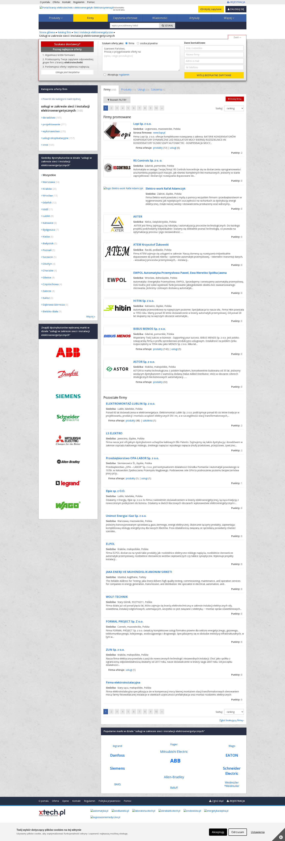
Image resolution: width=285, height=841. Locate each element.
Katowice (48, 222)
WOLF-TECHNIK (117, 597)
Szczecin (48, 257)
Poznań (47, 250)
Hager (174, 744)
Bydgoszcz (49, 229)
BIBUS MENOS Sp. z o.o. (149, 329)
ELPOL (110, 544)
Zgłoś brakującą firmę (231, 720)
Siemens (117, 768)
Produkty (55, 18)
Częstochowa (51, 284)
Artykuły (194, 18)
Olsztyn (47, 263)
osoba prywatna (149, 43)
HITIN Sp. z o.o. (143, 301)
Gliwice (47, 277)
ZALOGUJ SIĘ (236, 9)
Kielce (46, 236)
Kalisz (46, 297)
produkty (158, 147)
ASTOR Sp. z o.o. (144, 362)
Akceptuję (118, 74)
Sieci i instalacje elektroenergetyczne (93, 32)
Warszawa (49, 182)
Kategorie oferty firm (54, 89)
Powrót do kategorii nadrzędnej (62, 99)
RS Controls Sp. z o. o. (147, 160)
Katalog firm (64, 32)
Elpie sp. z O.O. (115, 491)
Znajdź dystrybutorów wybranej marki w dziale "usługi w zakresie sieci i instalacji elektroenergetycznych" (65, 331)
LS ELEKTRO (114, 433)
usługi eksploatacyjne (55, 138)
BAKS (117, 784)
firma (131, 43)
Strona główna (47, 32)
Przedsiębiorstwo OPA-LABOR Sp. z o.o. (132, 458)
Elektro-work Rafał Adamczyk (165, 188)
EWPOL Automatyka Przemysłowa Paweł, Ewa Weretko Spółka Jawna (180, 273)
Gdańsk (47, 202)
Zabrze (47, 291)
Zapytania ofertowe (125, 18)
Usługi (143, 89)
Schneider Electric (232, 771)
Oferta (55, 800)
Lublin (46, 216)
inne (45, 144)
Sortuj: (219, 108)
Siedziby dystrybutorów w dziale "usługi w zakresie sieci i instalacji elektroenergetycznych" (66, 161)
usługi (173, 147)
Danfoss (117, 755)
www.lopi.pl (159, 132)
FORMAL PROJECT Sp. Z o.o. (124, 621)
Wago (232, 746)
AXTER (137, 216)
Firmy (90, 18)
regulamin (124, 74)
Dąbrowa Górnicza (54, 304)
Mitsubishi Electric (174, 751)
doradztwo (49, 117)
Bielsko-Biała (50, 311)
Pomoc (127, 800)
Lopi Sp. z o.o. (142, 124)
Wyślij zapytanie (213, 9)
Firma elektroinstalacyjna (123, 682)
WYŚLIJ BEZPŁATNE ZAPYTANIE (214, 75)
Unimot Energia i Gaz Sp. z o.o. (126, 516)
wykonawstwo (51, 131)
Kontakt (76, 800)
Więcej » (90, 316)
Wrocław (48, 195)
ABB (175, 760)
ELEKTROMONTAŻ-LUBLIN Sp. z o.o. (130, 403)
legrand (117, 746)
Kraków (47, 188)
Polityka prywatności (109, 800)
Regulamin (89, 800)
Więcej (228, 18)
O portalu (44, 800)
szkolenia (148, 420)
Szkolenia (158, 89)
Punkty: (236, 152)
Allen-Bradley (174, 777)
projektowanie (51, 124)
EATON (232, 755)
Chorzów (48, 270)
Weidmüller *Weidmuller (231, 784)
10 (156, 108)
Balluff (174, 787)
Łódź (45, 209)
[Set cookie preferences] (278, 834)
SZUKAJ (168, 25)
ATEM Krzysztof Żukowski (151, 244)
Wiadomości (159, 18)
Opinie (65, 800)
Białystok (48, 243)
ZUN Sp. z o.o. (115, 649)
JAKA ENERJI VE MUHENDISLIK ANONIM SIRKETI (139, 572)
